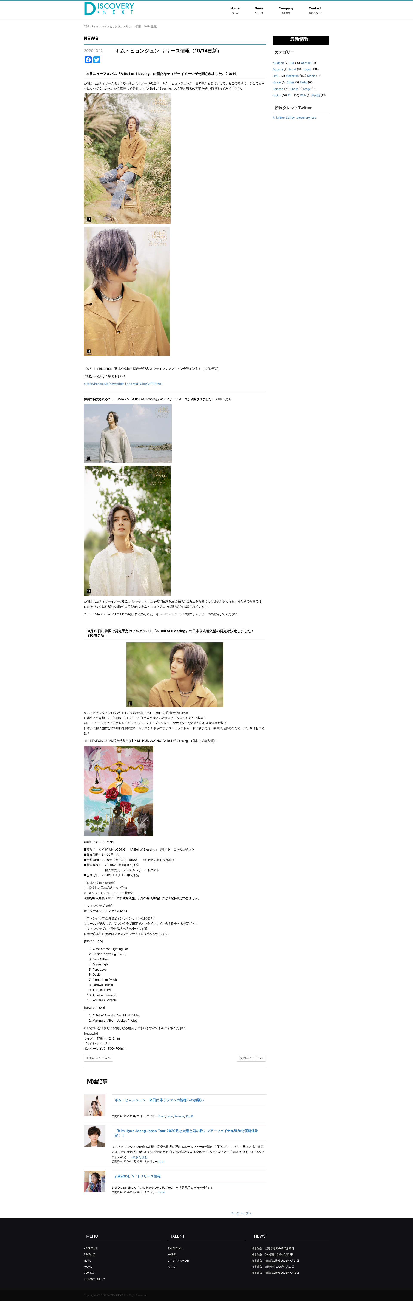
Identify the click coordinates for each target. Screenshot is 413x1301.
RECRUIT (89, 1254)
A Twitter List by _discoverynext (294, 117)
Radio (303, 82)
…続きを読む (139, 1157)
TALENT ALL (175, 1248)
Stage (307, 89)
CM (292, 63)
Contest (306, 63)
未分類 (189, 1116)
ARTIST (172, 1266)
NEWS (87, 1260)
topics (277, 95)
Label (95, 26)
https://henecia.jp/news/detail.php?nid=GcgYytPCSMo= (123, 383)
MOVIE (88, 1266)
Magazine (292, 75)
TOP (86, 26)
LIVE (276, 75)
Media (311, 75)
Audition (278, 63)
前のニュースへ (99, 1058)
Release (179, 1116)
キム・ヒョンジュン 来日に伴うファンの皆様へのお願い (159, 1100)
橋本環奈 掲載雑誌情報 (266, 1260)
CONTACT (90, 1272)
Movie (277, 82)
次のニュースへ (250, 1058)
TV (289, 95)
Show (294, 89)
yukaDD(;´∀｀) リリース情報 (138, 1176)
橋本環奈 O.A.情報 (263, 1254)
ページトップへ (241, 1213)
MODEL (172, 1254)
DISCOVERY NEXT (112, 1295)
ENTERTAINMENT (179, 1260)
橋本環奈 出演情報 (263, 1248)
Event (161, 1116)
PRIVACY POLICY (94, 1279)
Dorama (278, 69)
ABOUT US (90, 1248)
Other (290, 82)
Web (303, 95)
